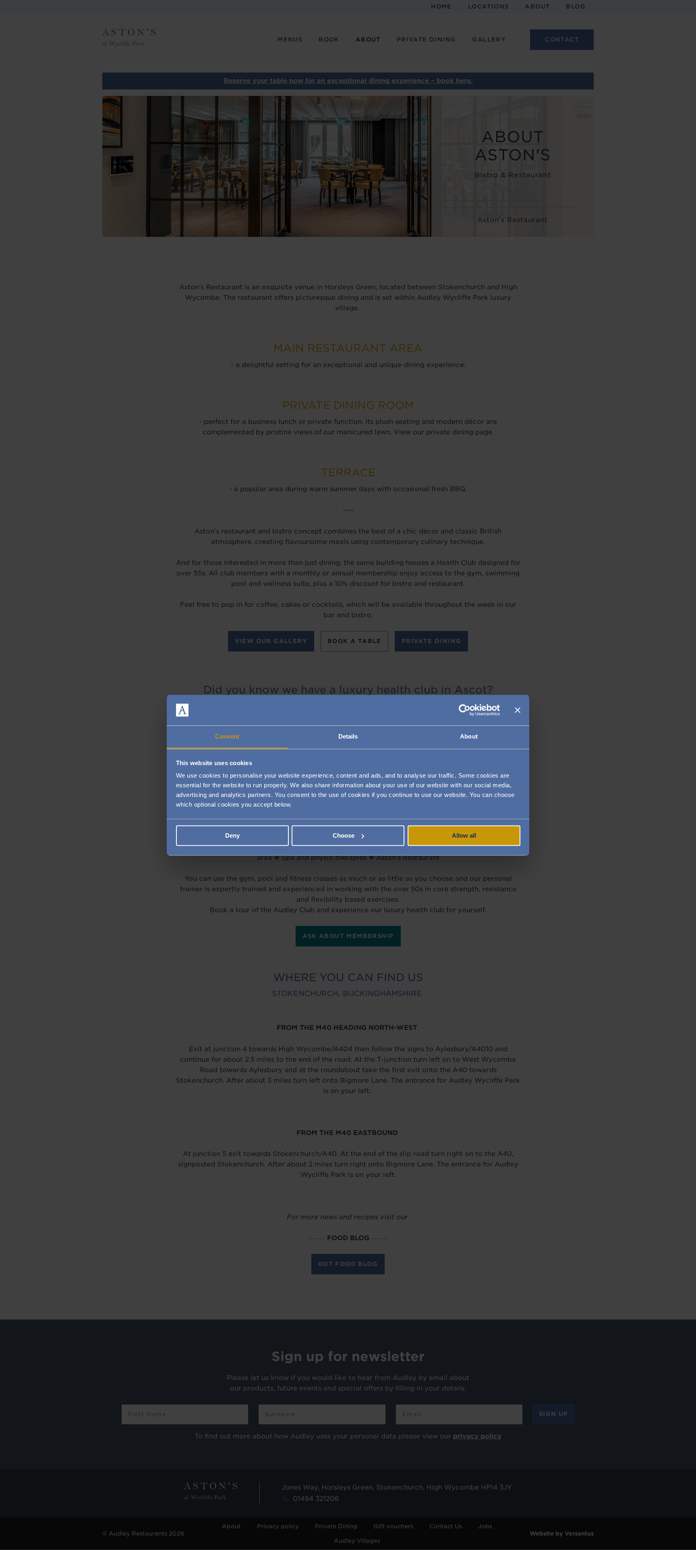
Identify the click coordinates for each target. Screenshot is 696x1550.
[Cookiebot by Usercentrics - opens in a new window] (464, 710)
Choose (343, 835)
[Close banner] (517, 710)
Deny (232, 835)
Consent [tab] (227, 736)
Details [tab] (348, 736)
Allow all (464, 835)
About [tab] (469, 736)
